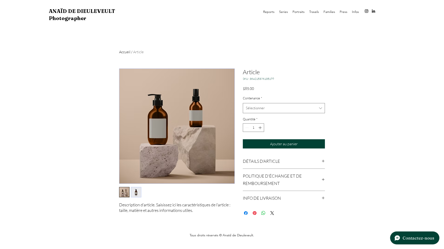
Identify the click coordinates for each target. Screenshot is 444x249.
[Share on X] (272, 213)
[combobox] (284, 108)
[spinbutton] (253, 128)
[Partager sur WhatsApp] (263, 213)
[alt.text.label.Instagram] (366, 11)
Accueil (124, 52)
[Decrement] (246, 128)
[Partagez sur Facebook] (246, 213)
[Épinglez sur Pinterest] (254, 213)
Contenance (252, 98)
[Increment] (260, 128)
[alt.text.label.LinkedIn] (373, 11)
